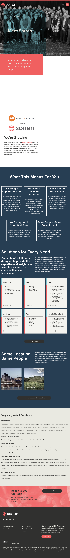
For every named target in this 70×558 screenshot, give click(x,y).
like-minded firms (27, 142)
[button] (67, 4)
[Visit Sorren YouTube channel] (7, 519)
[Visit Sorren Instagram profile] (13, 519)
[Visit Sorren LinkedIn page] (10, 519)
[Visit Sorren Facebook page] (3, 519)
